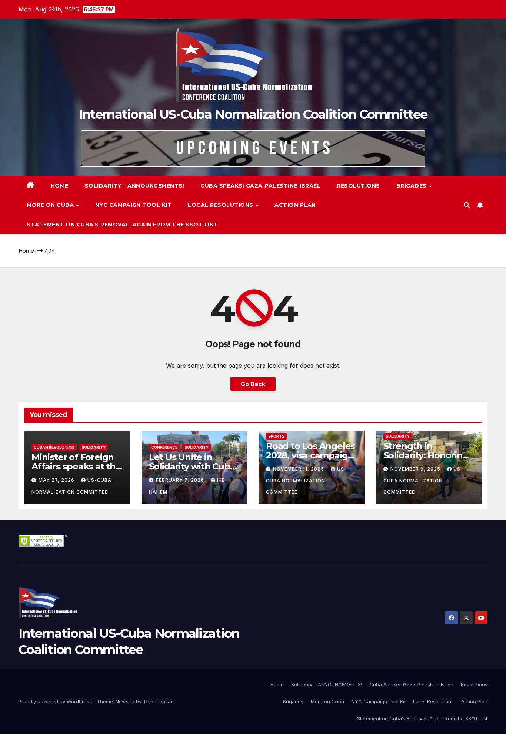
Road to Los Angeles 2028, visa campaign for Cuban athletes (310, 455)
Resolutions (358, 185)
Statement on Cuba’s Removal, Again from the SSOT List (122, 224)
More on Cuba (51, 205)
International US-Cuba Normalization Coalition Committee (253, 114)
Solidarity (93, 447)
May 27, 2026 (57, 480)
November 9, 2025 (416, 469)
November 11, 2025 (299, 469)
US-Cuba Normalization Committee (306, 480)
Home (60, 185)
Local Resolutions (221, 205)
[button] (467, 205)
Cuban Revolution (54, 447)
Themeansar (157, 701)
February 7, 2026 (181, 480)
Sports (276, 436)
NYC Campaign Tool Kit (133, 205)
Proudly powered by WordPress (56, 701)
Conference (164, 447)
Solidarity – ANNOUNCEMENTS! (134, 185)
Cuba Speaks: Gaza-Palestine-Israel (260, 185)
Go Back (253, 384)
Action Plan (295, 205)
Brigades (412, 185)
